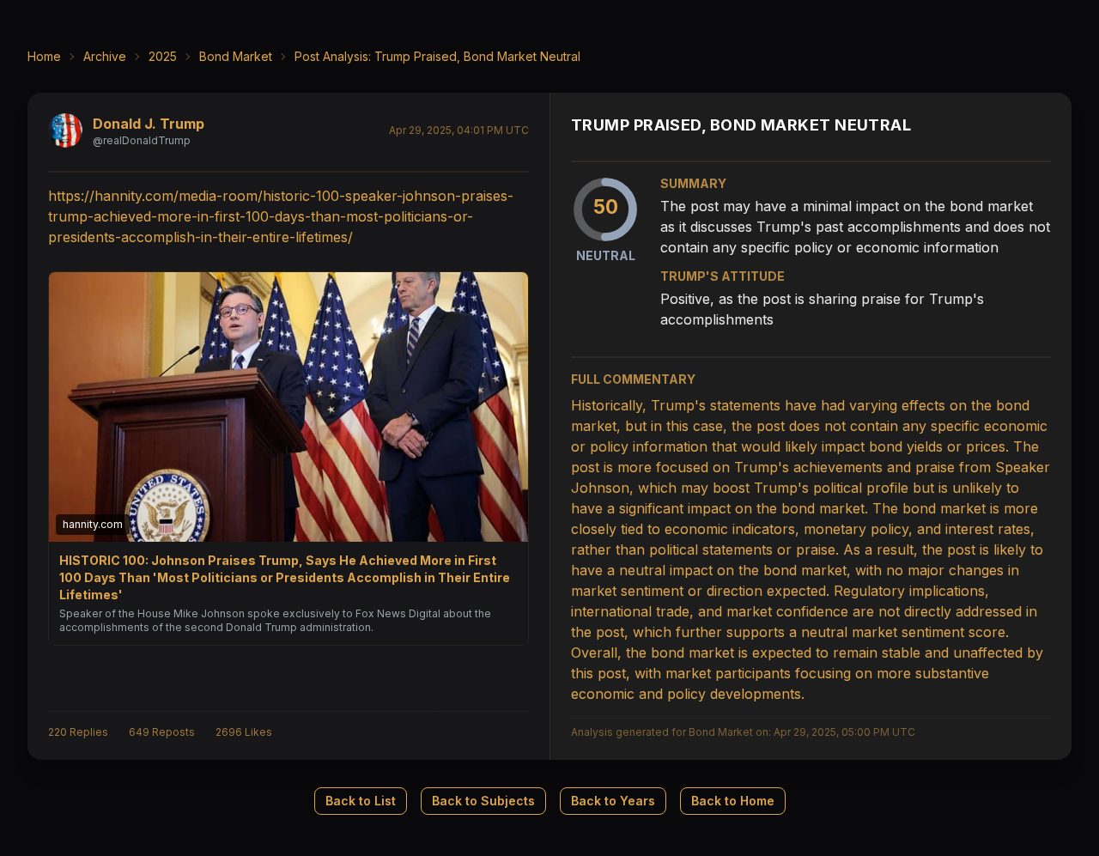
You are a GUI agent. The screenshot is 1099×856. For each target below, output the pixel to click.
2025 (163, 56)
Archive (104, 56)
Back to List (360, 800)
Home (44, 56)
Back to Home (732, 800)
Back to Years (613, 800)
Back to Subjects (483, 800)
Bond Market (235, 56)
